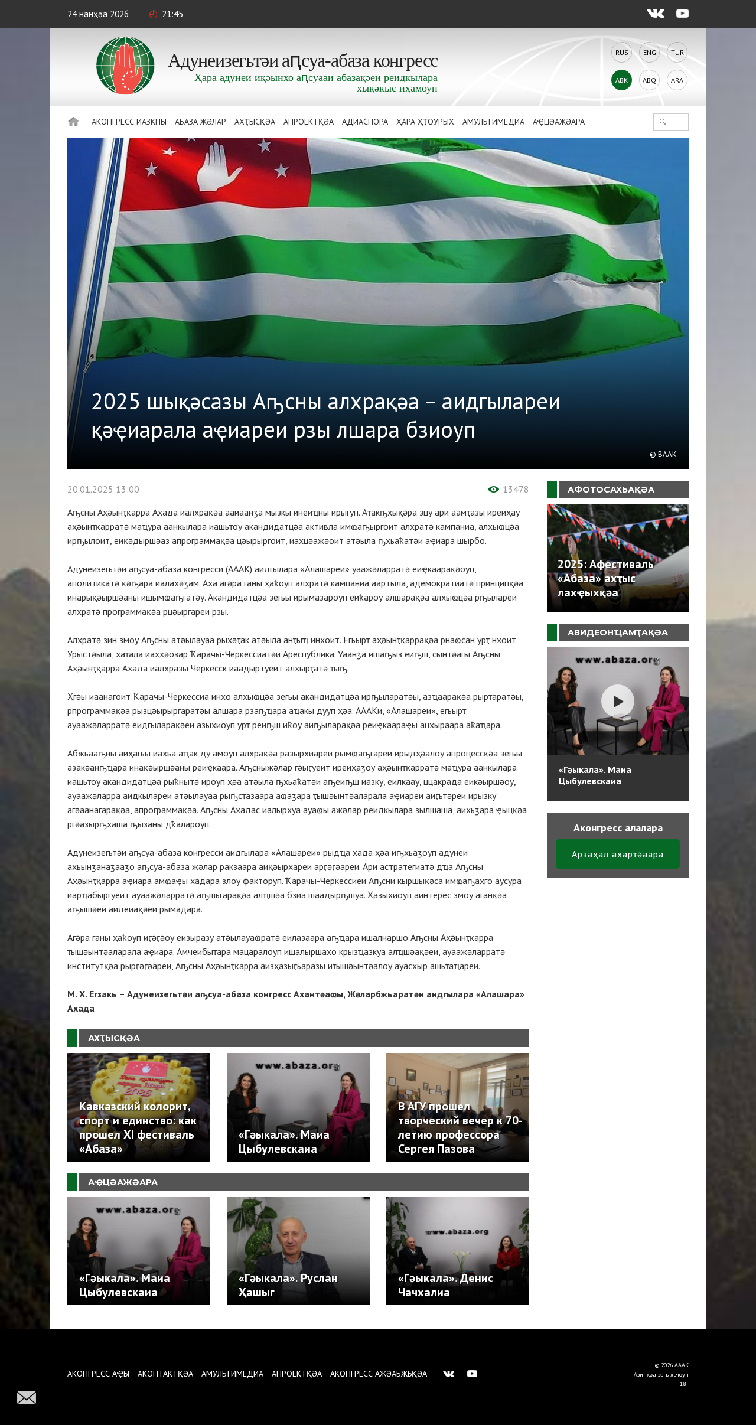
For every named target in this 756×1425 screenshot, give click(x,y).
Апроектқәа (309, 121)
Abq (649, 80)
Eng (649, 52)
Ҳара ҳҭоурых (425, 121)
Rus (621, 52)
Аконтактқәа (165, 1373)
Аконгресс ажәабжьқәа (378, 1373)
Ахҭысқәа (254, 121)
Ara (677, 80)
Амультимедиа (493, 121)
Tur (677, 52)
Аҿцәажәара (559, 121)
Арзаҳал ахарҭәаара (618, 854)
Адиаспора (365, 121)
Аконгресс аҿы (98, 1373)
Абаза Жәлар (200, 121)
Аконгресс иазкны (129, 121)
